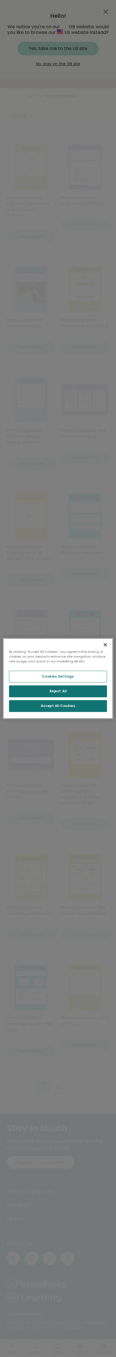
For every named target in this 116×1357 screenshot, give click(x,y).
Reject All (58, 691)
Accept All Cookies (58, 706)
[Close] (105, 645)
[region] (58, 678)
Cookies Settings (58, 676)
